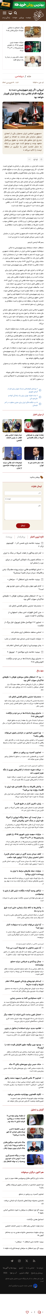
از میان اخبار (38, 414)
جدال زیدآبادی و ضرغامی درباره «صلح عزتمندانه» (27, 963)
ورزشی (21, 17)
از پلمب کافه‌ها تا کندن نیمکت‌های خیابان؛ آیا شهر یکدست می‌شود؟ (15, 1132)
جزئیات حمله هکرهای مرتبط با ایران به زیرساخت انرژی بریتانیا (27, 872)
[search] (15, 13)
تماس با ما (30, 1268)
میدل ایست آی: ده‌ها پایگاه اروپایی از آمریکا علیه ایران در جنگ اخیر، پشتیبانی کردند (25, 819)
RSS (5, 1273)
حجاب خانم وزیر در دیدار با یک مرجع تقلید (14, 58)
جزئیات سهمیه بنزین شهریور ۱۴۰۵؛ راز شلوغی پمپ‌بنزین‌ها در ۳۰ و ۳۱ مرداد (15, 46)
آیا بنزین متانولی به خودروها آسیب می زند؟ (23, 948)
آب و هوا (13, 1273)
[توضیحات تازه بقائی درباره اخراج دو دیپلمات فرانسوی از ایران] (12, 453)
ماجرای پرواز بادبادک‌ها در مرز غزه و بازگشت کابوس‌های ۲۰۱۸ (25, 715)
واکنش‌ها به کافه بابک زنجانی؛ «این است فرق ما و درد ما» (24, 909)
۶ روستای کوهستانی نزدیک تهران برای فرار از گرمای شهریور (23, 390)
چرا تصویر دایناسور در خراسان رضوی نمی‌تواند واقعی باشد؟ (24, 734)
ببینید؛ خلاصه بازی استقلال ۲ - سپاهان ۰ (23, 579)
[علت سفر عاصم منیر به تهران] (34, 453)
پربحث (9, 536)
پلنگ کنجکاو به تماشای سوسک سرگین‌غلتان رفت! (14, 29)
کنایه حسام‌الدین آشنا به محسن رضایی (25, 998)
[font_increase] (41, 159)
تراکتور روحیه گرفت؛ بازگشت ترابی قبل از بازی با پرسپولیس (23, 892)
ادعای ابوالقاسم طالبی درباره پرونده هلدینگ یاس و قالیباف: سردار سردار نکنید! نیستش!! (23, 571)
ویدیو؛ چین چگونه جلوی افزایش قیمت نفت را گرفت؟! (24, 1046)
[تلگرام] (12, 1260)
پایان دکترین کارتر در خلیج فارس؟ (27, 803)
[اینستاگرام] (19, 1260)
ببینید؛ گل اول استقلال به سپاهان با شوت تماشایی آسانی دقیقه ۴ (23, 1212)
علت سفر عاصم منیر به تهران (36, 464)
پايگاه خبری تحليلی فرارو (18, 1278)
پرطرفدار (21, 536)
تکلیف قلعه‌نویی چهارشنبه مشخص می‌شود (24, 1094)
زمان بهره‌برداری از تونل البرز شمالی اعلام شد (23, 645)
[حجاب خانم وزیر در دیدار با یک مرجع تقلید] (33, 61)
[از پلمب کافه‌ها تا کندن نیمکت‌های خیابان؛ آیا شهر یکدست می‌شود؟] (35, 1133)
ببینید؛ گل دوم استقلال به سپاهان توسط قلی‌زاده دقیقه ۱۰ (23, 1248)
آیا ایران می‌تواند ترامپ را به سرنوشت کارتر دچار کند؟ (25, 926)
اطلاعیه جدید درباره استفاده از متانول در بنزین (23, 1028)
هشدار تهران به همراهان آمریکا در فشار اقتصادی (35, 436)
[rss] (34, 1260)
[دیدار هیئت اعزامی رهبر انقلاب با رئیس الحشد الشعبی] (12, 425)
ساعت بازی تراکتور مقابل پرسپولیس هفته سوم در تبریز (24, 1178)
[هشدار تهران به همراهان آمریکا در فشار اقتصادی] (34, 425)
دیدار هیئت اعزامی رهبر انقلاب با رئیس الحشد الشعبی (13, 438)
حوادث (14, 17)
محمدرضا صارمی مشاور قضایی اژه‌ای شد (25, 606)
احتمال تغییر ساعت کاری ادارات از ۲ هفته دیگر (22, 1014)
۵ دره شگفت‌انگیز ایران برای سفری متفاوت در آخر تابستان (21, 404)
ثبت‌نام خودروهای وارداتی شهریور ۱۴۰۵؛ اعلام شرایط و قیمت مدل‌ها (25, 983)
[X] (26, 1260)
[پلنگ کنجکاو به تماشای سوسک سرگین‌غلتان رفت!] (33, 32)
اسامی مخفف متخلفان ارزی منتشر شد (26, 632)
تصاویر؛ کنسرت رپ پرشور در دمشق (27, 752)
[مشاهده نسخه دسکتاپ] (10, 13)
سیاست (28, 17)
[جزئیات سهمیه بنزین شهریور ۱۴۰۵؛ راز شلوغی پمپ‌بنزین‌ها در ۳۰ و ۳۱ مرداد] (33, 46)
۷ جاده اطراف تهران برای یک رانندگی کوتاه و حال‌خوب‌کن (23, 397)
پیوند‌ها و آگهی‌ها (9, 1268)
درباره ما (40, 1268)
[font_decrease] (29, 159)
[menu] (4, 13)
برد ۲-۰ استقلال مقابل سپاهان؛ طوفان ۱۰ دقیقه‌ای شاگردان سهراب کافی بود (23, 679)
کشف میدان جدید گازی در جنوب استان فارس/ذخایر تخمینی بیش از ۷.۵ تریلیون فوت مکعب (24, 855)
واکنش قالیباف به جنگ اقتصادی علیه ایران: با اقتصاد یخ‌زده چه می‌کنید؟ (24, 788)
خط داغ (40, 671)
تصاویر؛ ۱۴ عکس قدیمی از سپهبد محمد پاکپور (23, 1078)
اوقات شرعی (24, 1273)
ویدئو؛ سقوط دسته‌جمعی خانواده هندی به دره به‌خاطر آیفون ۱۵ (24, 1234)
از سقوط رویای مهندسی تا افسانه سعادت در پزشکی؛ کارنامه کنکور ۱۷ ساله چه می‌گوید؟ (16, 1118)
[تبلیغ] (23, 5)
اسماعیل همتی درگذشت (35, 1219)
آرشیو (21, 1268)
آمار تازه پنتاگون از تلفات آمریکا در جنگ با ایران (22, 553)
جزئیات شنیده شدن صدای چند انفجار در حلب (23, 639)
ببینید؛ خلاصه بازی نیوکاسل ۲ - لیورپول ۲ (23, 652)
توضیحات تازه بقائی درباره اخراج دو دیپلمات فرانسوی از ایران (12, 465)
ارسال (23, 525)
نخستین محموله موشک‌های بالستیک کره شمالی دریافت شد (24, 1202)
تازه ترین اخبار (37, 536)
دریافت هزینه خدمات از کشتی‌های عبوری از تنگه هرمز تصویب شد (23, 771)
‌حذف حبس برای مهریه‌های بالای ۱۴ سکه (25, 1064)
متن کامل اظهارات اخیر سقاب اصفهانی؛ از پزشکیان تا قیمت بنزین (26, 614)
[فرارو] (38, 15)
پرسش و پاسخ (37, 1273)
